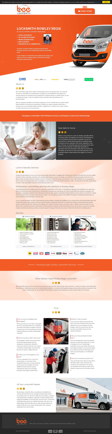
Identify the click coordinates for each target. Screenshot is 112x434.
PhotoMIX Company (24, 229)
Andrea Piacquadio (8, 158)
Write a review (88, 79)
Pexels (14, 158)
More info (97, 2)
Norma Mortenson (78, 229)
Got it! (106, 2)
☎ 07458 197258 (85, 11)
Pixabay (49, 229)
